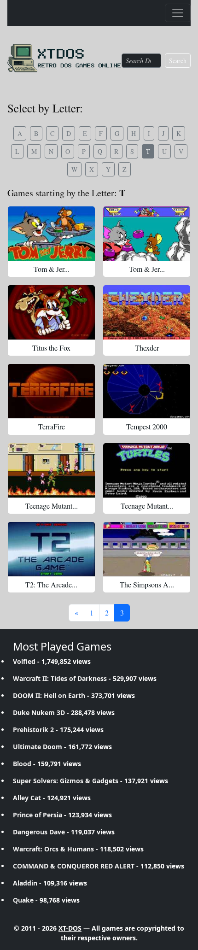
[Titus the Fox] (51, 312)
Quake (23, 900)
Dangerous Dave (39, 831)
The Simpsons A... (147, 584)
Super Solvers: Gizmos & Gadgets (65, 780)
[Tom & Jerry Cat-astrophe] (146, 233)
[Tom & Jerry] (51, 233)
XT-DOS (70, 928)
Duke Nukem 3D (39, 712)
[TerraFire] (51, 391)
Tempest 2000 (146, 426)
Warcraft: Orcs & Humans (53, 848)
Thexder (147, 347)
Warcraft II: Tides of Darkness (60, 678)
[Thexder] (146, 312)
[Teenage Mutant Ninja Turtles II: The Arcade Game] (51, 470)
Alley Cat (27, 797)
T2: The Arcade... (51, 584)
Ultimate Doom (37, 746)
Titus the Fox (51, 347)
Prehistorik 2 (33, 729)
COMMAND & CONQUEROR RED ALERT (73, 866)
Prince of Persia (37, 814)
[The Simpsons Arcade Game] (146, 549)
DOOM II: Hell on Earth (49, 695)
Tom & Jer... (52, 269)
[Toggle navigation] (178, 13)
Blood (22, 763)
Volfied (24, 661)
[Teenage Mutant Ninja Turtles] (146, 470)
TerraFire (51, 426)
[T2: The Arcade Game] (51, 549)
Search (177, 60)
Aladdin (25, 883)
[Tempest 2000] (146, 391)
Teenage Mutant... (51, 505)
